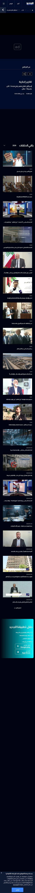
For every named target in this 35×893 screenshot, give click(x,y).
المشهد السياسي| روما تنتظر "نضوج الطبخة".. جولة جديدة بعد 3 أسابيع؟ (17, 501)
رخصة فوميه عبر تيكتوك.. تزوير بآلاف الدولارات (21, 526)
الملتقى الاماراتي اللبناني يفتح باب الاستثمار (22, 602)
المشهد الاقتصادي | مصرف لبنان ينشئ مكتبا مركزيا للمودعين (17, 247)
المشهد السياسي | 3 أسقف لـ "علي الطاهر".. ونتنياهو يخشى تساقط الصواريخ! (18, 222)
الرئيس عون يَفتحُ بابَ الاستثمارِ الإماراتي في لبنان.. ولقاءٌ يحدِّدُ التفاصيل (18, 273)
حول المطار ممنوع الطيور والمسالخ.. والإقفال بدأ (20, 374)
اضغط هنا (16, 884)
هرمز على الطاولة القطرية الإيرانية (24, 196)
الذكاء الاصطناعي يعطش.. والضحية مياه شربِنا (21, 450)
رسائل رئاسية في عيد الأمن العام (24, 348)
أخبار (18, 3)
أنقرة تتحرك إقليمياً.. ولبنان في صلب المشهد (21, 551)
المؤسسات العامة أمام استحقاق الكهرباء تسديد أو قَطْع (19, 576)
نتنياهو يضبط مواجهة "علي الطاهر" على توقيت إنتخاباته (19, 399)
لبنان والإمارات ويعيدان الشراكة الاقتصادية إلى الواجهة (19, 298)
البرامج (11, 3)
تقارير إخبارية (22, 10)
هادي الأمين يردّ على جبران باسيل (24, 171)
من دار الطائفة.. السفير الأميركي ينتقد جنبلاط (22, 323)
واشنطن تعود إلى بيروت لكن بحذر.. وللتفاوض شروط (19, 475)
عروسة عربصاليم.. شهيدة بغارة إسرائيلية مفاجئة (20, 424)
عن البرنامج (26, 67)
